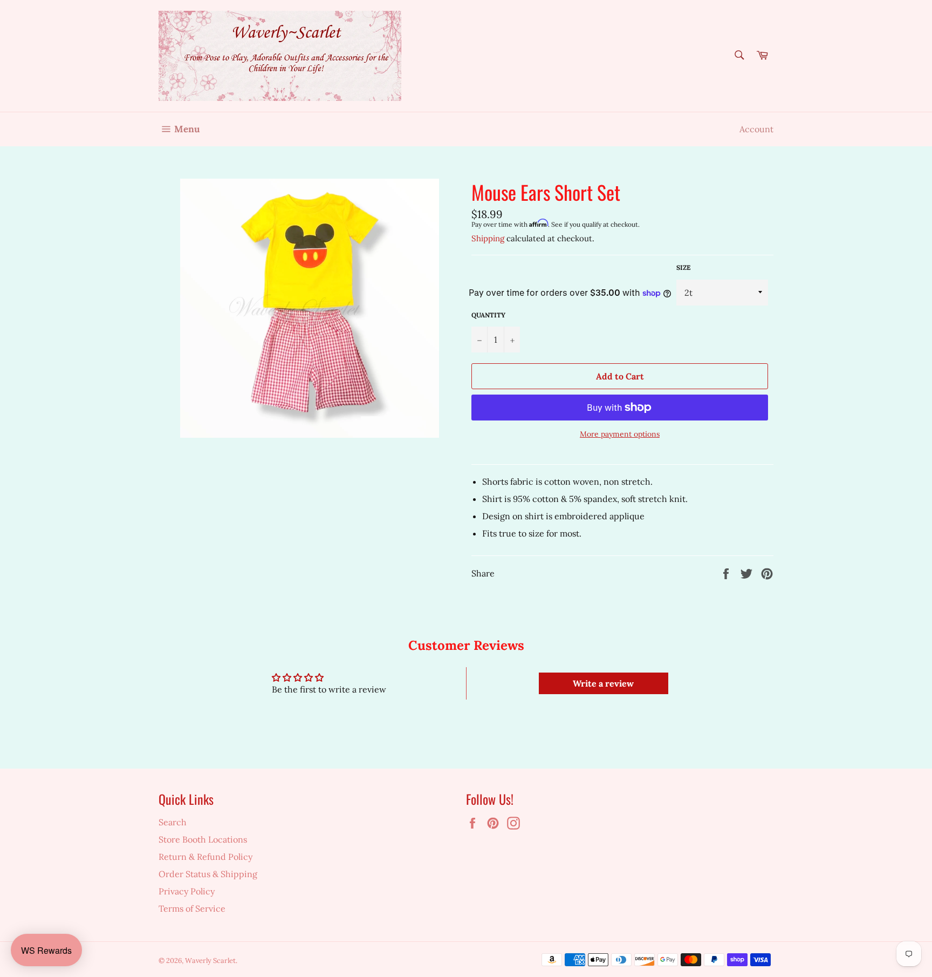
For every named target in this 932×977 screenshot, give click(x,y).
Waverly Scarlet (210, 960)
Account (756, 129)
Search (173, 822)
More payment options (620, 434)
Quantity (488, 315)
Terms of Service (192, 908)
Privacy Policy (187, 891)
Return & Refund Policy (205, 856)
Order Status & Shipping (208, 874)
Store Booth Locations (203, 839)
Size (683, 267)
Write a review (603, 683)
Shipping (487, 238)
